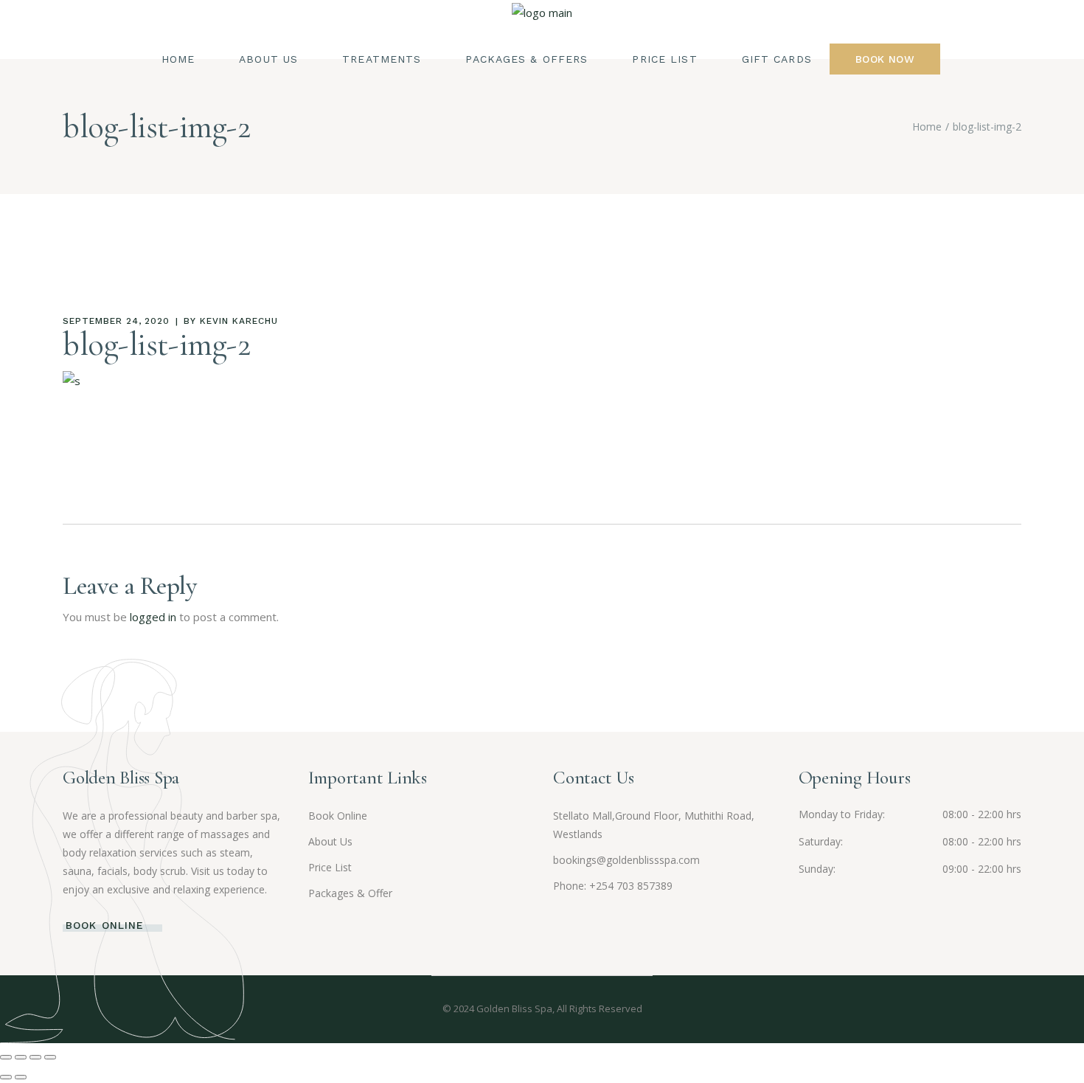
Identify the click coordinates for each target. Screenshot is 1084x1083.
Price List (330, 867)
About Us (330, 841)
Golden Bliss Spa (514, 1008)
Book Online (337, 816)
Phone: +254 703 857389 (613, 886)
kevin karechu (238, 321)
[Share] (35, 1057)
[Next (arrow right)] (21, 1077)
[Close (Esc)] (50, 1057)
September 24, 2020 (116, 321)
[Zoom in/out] (6, 1057)
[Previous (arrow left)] (6, 1077)
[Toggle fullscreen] (21, 1057)
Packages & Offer (350, 893)
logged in (153, 616)
